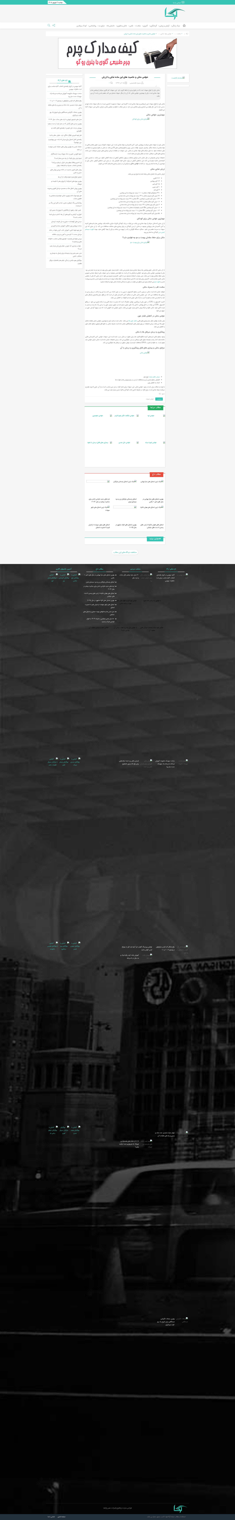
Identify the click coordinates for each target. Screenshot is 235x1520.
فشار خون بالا (133, 320)
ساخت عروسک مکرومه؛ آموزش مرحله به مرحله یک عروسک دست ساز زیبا (165, 763)
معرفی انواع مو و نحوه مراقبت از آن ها (70, 176)
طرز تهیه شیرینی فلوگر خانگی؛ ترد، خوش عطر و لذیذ (65, 135)
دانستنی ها (111, 25)
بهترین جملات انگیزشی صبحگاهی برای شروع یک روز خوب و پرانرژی (166, 1321)
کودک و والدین (81, 25)
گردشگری (153, 25)
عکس (131, 25)
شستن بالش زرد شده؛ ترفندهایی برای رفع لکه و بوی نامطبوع (129, 762)
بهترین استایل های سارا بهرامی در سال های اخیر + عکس (153, 500)
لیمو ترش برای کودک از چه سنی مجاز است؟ (68, 158)
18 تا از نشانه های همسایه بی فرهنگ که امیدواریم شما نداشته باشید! (129, 1144)
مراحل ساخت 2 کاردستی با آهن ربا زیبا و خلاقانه (67, 234)
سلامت (138, 25)
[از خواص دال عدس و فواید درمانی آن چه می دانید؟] (125, 534)
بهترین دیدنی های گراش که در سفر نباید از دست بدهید (65, 123)
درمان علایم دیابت (154, 376)
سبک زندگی (176, 25)
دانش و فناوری (122, 25)
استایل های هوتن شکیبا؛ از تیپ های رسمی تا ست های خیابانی (152, 526)
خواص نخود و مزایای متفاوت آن (99, 627)
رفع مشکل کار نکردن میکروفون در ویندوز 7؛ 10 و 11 (66, 100)
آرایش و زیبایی (164, 25)
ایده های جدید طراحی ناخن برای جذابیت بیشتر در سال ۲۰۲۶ (99, 500)
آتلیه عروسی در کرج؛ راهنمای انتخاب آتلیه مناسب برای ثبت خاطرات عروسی (165, 577)
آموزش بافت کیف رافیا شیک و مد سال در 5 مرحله (129, 957)
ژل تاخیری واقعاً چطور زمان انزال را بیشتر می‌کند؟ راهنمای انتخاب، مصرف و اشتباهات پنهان (67, 164)
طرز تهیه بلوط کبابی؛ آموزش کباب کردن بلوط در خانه (65, 230)
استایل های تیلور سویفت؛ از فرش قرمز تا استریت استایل (99, 526)
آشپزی (145, 25)
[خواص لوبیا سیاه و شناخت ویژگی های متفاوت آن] (152, 534)
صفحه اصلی (61, 1516)
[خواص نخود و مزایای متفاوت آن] (98, 534)
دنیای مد (102, 25)
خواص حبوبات (150, 399)
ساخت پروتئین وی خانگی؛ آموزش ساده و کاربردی (66, 225)
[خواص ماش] (125, 130)
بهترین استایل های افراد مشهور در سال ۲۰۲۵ (126, 526)
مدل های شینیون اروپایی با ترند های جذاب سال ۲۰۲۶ (65, 119)
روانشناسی (92, 25)
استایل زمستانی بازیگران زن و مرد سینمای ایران (126, 500)
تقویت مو (157, 281)
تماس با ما (177, 2)
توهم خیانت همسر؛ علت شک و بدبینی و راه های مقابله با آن (165, 1134)
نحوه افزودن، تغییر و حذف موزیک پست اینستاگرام (66, 153)
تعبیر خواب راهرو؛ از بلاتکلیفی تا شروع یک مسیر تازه (66, 210)
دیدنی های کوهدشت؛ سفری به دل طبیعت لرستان (66, 221)
